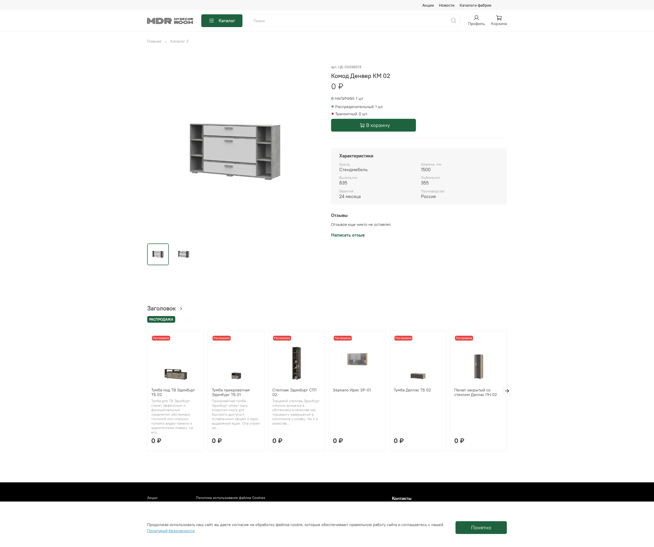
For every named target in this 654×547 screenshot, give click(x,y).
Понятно (481, 527)
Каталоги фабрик (476, 5)
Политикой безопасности (171, 530)
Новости (446, 5)
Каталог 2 (179, 41)
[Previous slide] (155, 151)
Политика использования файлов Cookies (230, 497)
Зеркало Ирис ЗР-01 (352, 389)
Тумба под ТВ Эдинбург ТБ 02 (173, 392)
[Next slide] (315, 151)
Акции (428, 5)
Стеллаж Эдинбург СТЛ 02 (294, 392)
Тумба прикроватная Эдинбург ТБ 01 (231, 392)
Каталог (227, 21)
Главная (154, 41)
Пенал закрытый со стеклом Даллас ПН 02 (475, 392)
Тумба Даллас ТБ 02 (412, 389)
